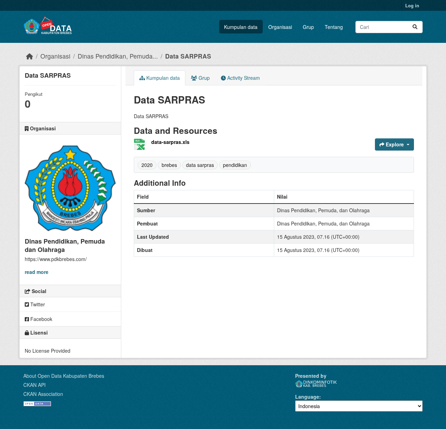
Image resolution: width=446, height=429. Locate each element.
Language (307, 396)
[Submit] (415, 27)
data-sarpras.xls (170, 141)
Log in (412, 5)
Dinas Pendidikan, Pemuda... (118, 56)
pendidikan (235, 164)
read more (36, 271)
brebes (169, 164)
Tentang (334, 26)
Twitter (37, 304)
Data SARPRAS (188, 56)
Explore (394, 144)
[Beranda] (29, 56)
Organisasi (280, 26)
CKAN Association (43, 393)
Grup (308, 26)
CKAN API (34, 384)
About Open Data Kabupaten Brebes (63, 375)
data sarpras (200, 164)
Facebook (40, 318)
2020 (147, 164)
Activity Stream (243, 77)
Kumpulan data (240, 26)
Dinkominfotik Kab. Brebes (316, 384)
